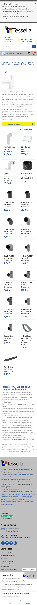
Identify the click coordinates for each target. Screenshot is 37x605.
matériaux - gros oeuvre (22, 477)
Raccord (31, 64)
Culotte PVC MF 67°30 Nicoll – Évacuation (9, 285)
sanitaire (30, 474)
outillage (10, 477)
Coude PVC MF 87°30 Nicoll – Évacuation (9, 258)
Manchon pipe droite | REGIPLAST (26, 149)
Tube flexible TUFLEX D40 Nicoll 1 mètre (9, 369)
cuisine (19, 99)
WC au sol (30, 439)
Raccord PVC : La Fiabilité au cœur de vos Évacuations (16, 388)
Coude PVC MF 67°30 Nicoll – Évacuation (26, 231)
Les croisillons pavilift (29, 494)
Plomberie (29, 62)
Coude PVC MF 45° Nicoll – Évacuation (9, 231)
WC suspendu (17, 439)
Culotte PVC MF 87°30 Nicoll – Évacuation (27, 285)
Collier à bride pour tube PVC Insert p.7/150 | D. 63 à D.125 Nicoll (26, 340)
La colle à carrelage (14, 494)
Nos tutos (5, 567)
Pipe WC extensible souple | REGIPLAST (8, 177)
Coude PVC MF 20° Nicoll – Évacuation (9, 205)
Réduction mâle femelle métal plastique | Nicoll (27, 176)
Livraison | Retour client (9, 564)
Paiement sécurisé (8, 561)
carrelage (18, 474)
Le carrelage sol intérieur (10, 497)
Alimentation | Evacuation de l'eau (14, 64)
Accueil (5, 62)
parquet (24, 474)
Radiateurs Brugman (23, 502)
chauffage (4, 477)
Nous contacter (7, 553)
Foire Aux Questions (8, 556)
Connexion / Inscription (9, 569)
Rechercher (34, 46)
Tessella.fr (4, 469)
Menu (19, 53)
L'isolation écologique (18, 499)
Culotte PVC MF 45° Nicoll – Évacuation (27, 258)
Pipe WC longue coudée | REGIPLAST (9, 149)
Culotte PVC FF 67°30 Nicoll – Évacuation (26, 311)
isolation (12, 474)
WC (8, 99)
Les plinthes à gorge (25, 497)
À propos (5, 558)
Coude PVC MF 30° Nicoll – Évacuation (26, 205)
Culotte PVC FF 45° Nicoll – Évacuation (9, 311)
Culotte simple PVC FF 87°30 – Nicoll (9, 338)
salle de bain (29, 97)
